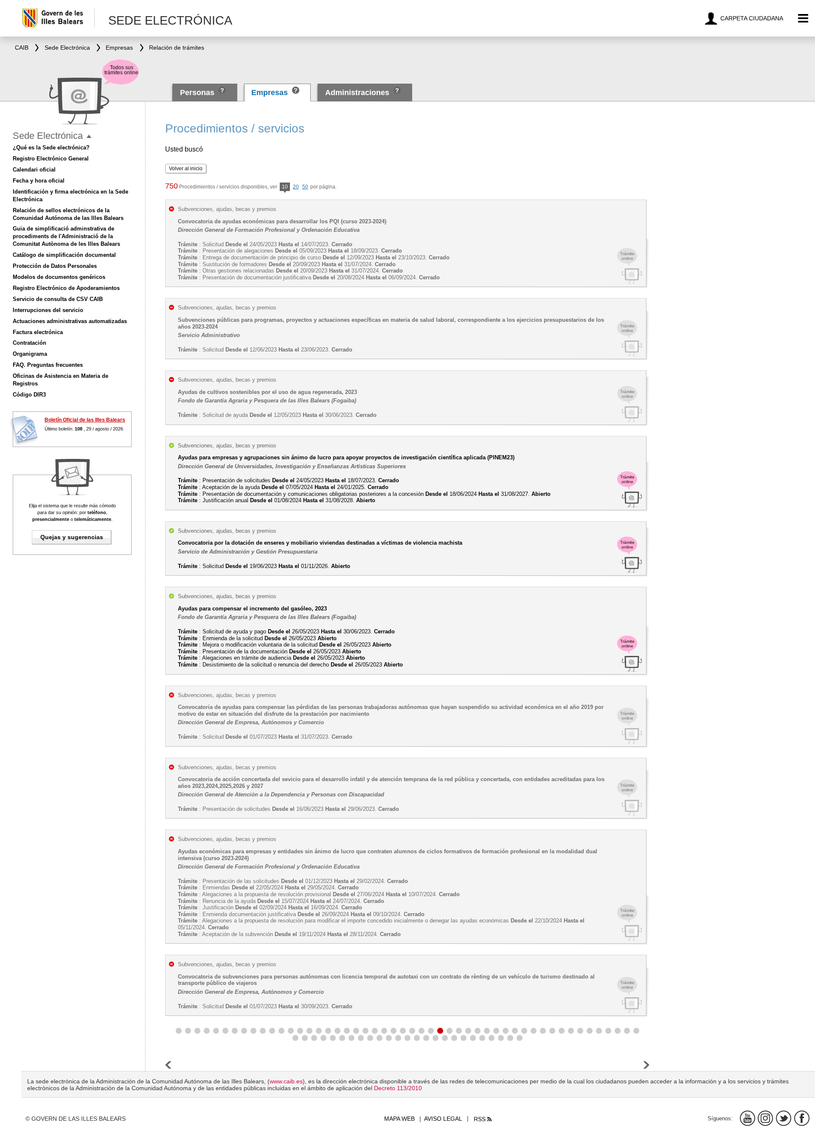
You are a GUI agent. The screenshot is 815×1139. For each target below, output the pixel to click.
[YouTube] (747, 1118)
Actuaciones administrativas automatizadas (70, 321)
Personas (198, 92)
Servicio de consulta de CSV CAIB (58, 299)
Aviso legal (443, 1118)
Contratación (29, 343)
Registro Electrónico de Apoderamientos (66, 288)
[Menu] (803, 18)
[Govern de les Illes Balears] (58, 18)
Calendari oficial (34, 169)
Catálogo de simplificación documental (64, 255)
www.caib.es (286, 1081)
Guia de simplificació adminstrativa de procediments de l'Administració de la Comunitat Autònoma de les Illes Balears (66, 236)
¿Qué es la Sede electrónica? (51, 147)
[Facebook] (801, 1118)
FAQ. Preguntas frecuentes (48, 365)
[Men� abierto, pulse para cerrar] (89, 136)
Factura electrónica (38, 332)
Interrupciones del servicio (48, 310)
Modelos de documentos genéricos (59, 277)
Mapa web (399, 1118)
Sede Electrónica (48, 135)
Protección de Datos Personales (55, 266)
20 (296, 186)
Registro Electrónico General (51, 158)
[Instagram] (765, 1118)
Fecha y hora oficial (39, 180)
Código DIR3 (29, 394)
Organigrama (30, 354)
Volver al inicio (185, 169)
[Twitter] (783, 1118)
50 (305, 186)
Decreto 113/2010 (398, 1088)
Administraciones (357, 92)
